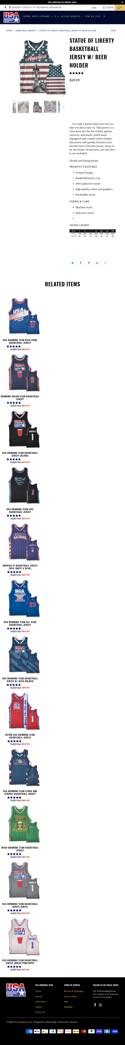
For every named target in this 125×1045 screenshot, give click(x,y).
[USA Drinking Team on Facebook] (5, 7)
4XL (99, 101)
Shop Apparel (41, 16)
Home (27, 16)
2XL (81, 101)
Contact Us (29, 8)
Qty (72, 109)
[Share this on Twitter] (73, 263)
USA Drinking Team (23, 1022)
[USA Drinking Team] (11, 17)
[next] (63, 68)
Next (114, 31)
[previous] (9, 68)
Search (38, 996)
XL (72, 101)
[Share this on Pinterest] (89, 263)
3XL (90, 101)
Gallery (38, 1007)
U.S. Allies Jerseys (68, 16)
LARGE (103, 93)
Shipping (68, 1007)
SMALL (75, 93)
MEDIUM (89, 93)
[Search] (105, 16)
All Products (40, 1002)
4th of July (93, 16)
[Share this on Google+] (97, 263)
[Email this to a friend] (105, 263)
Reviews (16, 8)
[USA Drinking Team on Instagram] (10, 7)
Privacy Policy (70, 996)
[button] (76, 73)
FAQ (66, 1002)
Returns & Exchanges (49, 8)
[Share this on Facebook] (81, 263)
